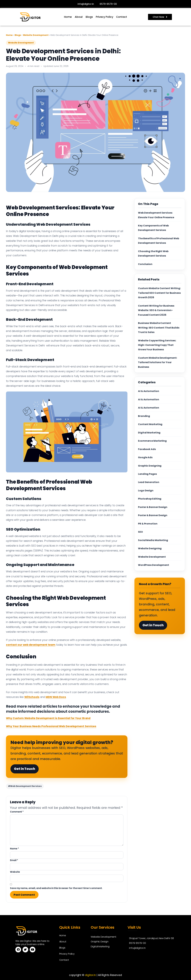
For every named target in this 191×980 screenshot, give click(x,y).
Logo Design (145, 490)
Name (14, 848)
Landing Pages (147, 474)
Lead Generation (148, 482)
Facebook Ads (147, 449)
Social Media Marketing (153, 540)
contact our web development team (30, 645)
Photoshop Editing (149, 498)
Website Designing (150, 548)
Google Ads (145, 457)
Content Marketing (150, 424)
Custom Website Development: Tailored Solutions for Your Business (157, 362)
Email (14, 860)
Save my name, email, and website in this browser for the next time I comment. (56, 888)
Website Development (36, 35)
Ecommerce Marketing (152, 441)
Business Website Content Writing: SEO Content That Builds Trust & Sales (158, 327)
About (79, 17)
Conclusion (145, 264)
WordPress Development (153, 565)
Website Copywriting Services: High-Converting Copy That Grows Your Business (157, 345)
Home (68, 17)
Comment (17, 811)
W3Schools (31, 697)
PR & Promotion (147, 523)
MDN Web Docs (56, 697)
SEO (140, 532)
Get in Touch (24, 768)
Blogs (89, 17)
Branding (144, 416)
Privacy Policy (104, 17)
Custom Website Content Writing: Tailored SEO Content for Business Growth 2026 (159, 293)
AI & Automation (148, 391)
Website (15, 871)
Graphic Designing (149, 465)
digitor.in (90, 975)
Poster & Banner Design (152, 507)
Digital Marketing (149, 432)
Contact (121, 17)
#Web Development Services (25, 786)
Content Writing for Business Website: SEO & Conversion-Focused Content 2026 (156, 310)
